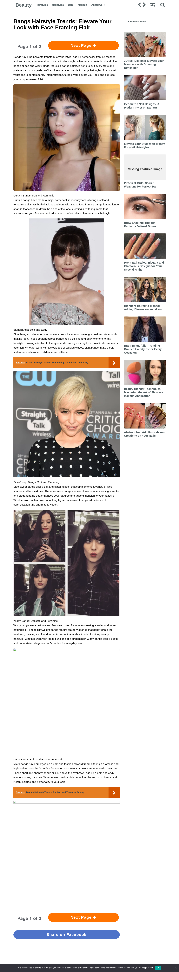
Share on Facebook (66, 934)
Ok (158, 968)
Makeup (82, 5)
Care (71, 5)
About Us (97, 5)
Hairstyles (42, 5)
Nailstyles (58, 5)
